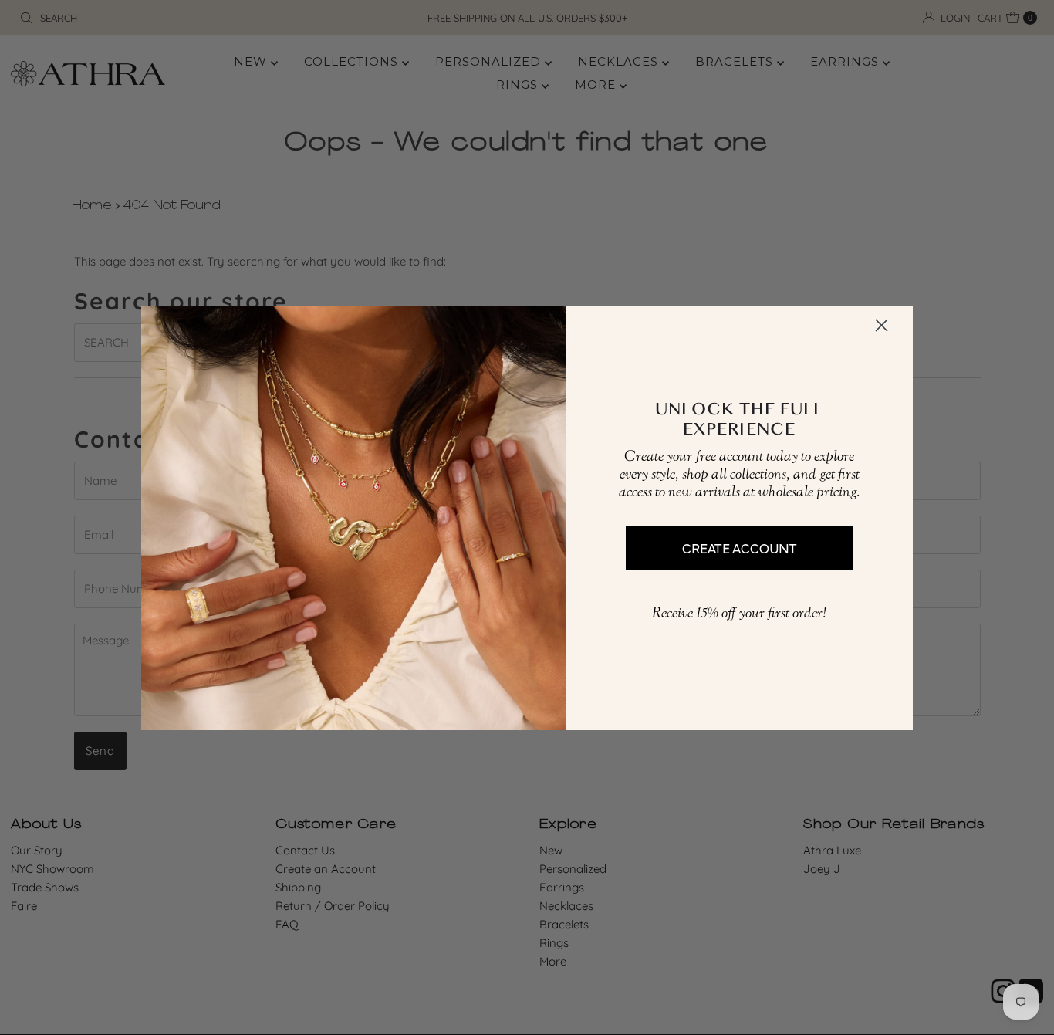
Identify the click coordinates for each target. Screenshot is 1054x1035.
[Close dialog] (881, 325)
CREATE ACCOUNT (739, 547)
